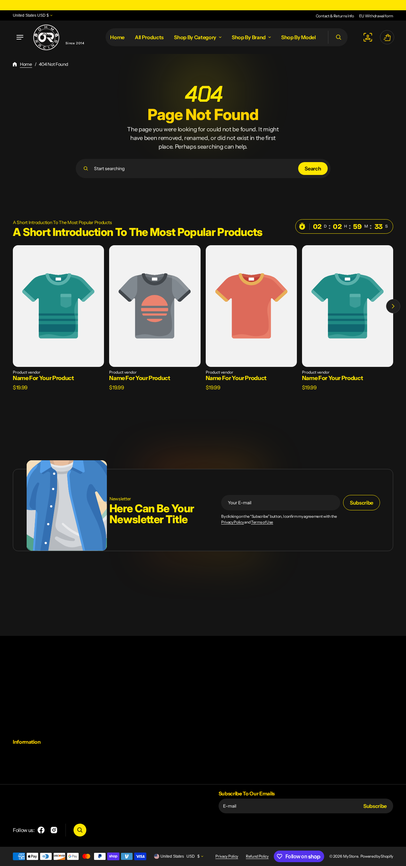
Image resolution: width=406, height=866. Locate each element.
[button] (20, 37)
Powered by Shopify (376, 856)
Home (26, 64)
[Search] (86, 168)
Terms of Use (262, 522)
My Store (350, 856)
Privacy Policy (232, 522)
